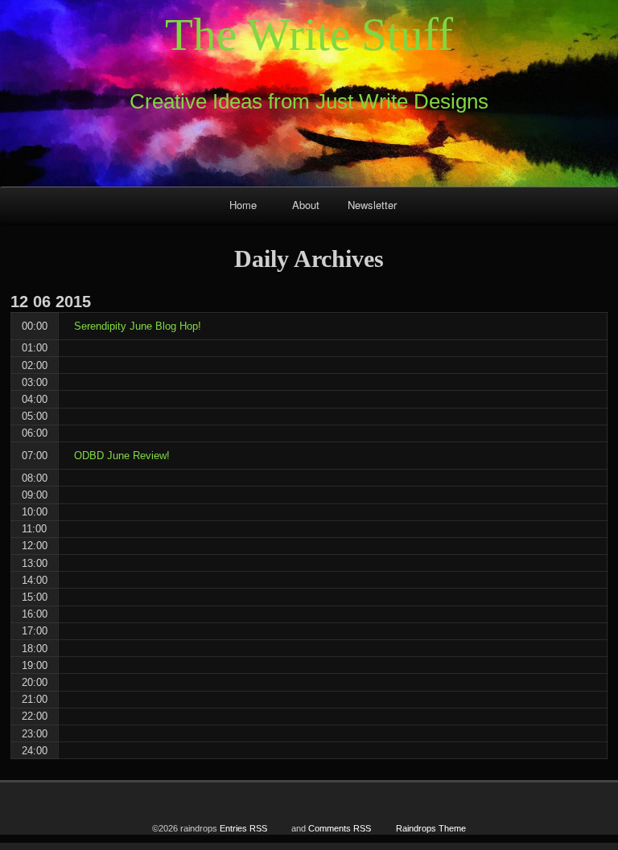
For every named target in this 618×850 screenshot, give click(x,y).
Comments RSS (339, 828)
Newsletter (372, 204)
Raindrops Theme (431, 828)
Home (243, 204)
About (305, 204)
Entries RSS (243, 828)
